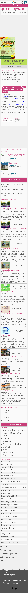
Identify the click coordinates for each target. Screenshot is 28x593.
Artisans (5, 96)
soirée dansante (18, 104)
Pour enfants (9, 455)
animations (16, 100)
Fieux (3, 513)
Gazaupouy (5, 539)
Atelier (6, 449)
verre (2, 111)
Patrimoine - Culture (12, 444)
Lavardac (4, 522)
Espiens (4, 537)
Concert (6, 438)
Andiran (4, 467)
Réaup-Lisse (5, 473)
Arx (2, 534)
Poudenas (5, 464)
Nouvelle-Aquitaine (9, 417)
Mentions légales (9, 575)
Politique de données (10, 583)
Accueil (3, 546)
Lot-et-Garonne (8, 415)
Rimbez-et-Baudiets (8, 542)
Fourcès (4, 476)
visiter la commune (14, 424)
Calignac (4, 528)
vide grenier (21, 101)
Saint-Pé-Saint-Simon (9, 516)
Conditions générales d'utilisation (14, 580)
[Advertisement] (14, 26)
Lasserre (4, 490)
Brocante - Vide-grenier (11, 87)
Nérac (3, 493)
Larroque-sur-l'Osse (8, 481)
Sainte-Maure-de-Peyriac (10, 487)
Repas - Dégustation (12, 432)
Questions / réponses (10, 578)
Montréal (4, 499)
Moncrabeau (5, 478)
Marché (6, 446)
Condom (4, 519)
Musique (7, 441)
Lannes (4, 461)
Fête (10, 98)
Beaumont (5, 496)
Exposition (8, 452)
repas (8, 104)
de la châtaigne (15, 98)
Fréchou (4, 470)
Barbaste (4, 502)
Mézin (5, 412)
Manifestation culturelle (14, 430)
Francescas (5, 507)
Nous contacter (8, 572)
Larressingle (5, 505)
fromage (14, 109)
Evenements (5, 550)
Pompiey (4, 531)
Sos (2, 484)
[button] (14, 62)
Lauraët (4, 510)
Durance (4, 525)
